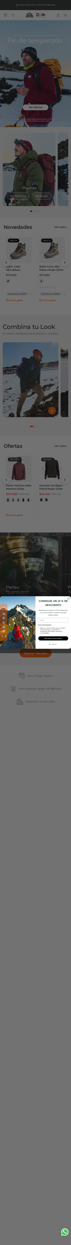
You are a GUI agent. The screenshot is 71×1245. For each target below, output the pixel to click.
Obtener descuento (53, 638)
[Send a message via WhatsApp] (65, 1232)
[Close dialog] (68, 598)
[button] (3, 622)
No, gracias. (53, 644)
